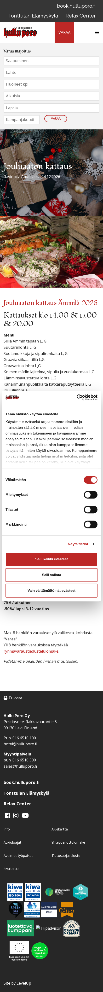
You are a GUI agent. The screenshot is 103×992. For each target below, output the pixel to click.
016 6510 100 (24, 738)
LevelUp (24, 983)
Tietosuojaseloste (66, 855)
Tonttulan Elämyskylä (33, 16)
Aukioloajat (12, 842)
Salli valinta (51, 575)
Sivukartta (11, 868)
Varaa (56, 118)
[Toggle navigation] (95, 32)
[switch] (90, 495)
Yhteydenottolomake (68, 842)
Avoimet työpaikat (18, 855)
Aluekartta (60, 829)
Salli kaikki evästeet (51, 559)
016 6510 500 (24, 760)
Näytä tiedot (78, 544)
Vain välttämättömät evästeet (51, 590)
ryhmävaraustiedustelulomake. (31, 651)
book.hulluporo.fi (76, 6)
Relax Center (81, 16)
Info (7, 829)
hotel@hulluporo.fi (20, 744)
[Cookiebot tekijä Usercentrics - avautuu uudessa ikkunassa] (76, 397)
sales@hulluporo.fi (20, 766)
